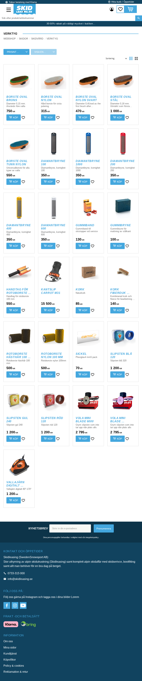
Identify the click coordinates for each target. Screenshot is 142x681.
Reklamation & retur (15, 671)
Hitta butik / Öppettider (122, 2)
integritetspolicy (92, 537)
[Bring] (28, 624)
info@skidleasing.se (20, 579)
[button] (9, 10)
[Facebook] (6, 605)
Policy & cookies (13, 665)
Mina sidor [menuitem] (112, 9)
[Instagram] (15, 605)
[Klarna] (10, 625)
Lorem (75, 597)
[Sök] (138, 18)
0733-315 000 (16, 573)
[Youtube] (23, 605)
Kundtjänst (10, 653)
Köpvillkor (9, 659)
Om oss (8, 641)
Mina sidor (9, 647)
